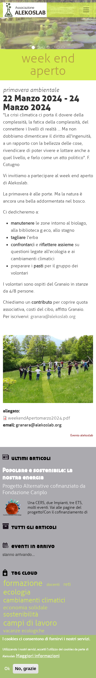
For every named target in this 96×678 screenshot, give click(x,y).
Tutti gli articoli (34, 526)
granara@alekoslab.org (53, 316)
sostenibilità (20, 614)
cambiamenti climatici (34, 600)
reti (67, 584)
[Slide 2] (38, 47)
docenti (53, 584)
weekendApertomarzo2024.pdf (39, 418)
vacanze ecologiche (24, 631)
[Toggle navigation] (86, 10)
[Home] (25, 9)
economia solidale (25, 607)
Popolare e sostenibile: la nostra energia (37, 473)
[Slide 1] (33, 47)
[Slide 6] (58, 47)
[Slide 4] (48, 47)
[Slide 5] (53, 47)
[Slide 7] (63, 47)
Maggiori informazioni (38, 655)
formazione (23, 583)
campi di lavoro (30, 623)
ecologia (17, 592)
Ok (7, 668)
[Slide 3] (43, 47)
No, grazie (25, 668)
